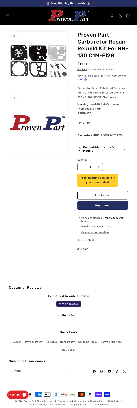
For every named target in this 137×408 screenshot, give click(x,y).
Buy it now (102, 205)
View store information (95, 232)
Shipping (82, 69)
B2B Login (68, 349)
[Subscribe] (69, 371)
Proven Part (30, 401)
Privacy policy (37, 404)
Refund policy (114, 401)
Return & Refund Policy (60, 341)
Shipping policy (77, 404)
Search (17, 341)
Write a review (68, 304)
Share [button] (84, 248)
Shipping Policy (87, 341)
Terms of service (57, 404)
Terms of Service (111, 341)
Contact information (100, 404)
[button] (7, 16)
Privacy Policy (34, 341)
